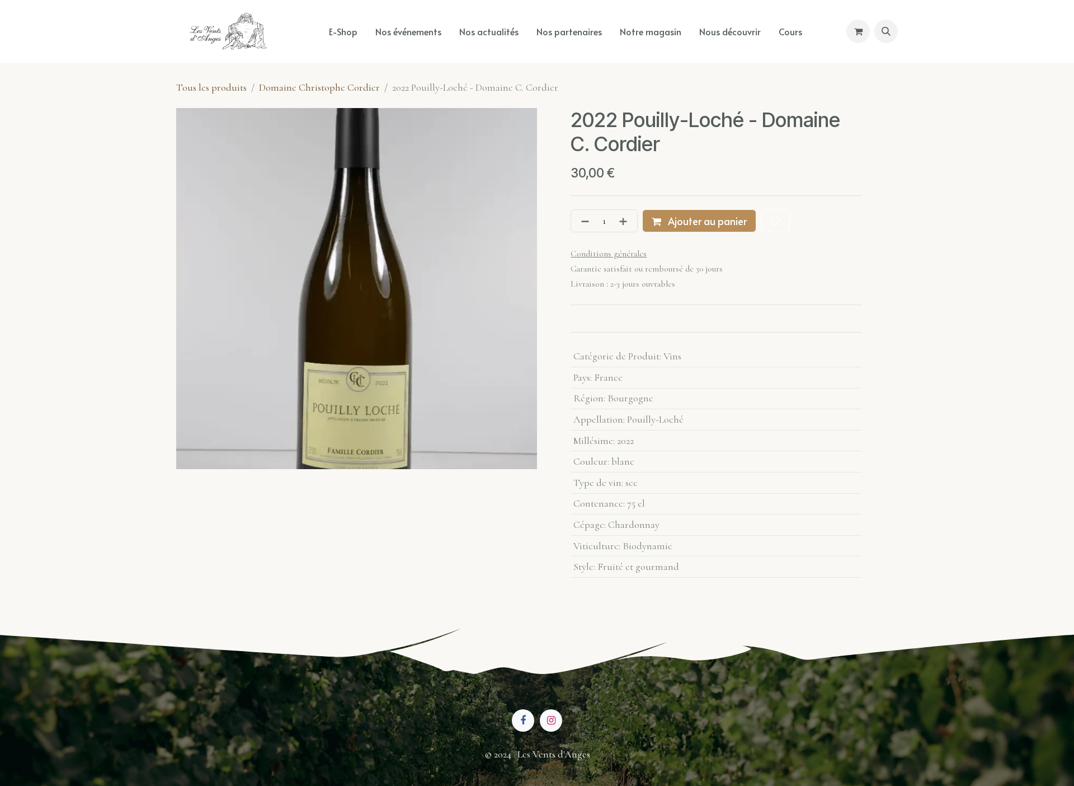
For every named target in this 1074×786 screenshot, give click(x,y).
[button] (886, 31)
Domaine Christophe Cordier (319, 87)
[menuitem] (343, 31)
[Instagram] (551, 720)
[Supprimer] (583, 221)
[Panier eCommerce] (858, 31)
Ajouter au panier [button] (706, 221)
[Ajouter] (625, 221)
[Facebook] (523, 720)
